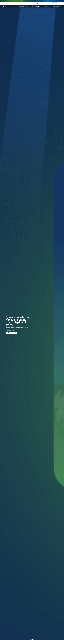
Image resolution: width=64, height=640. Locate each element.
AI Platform (46, 6)
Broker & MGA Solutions (35, 6)
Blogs (37, 3)
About (49, 3)
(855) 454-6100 (55, 3)
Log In (60, 3)
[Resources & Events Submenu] (46, 3)
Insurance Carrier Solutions (23, 6)
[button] (30, 639)
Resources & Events (42, 3)
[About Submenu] (51, 3)
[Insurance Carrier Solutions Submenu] (29, 6)
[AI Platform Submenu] (49, 6)
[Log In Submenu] (62, 3)
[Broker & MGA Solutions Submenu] (41, 6)
